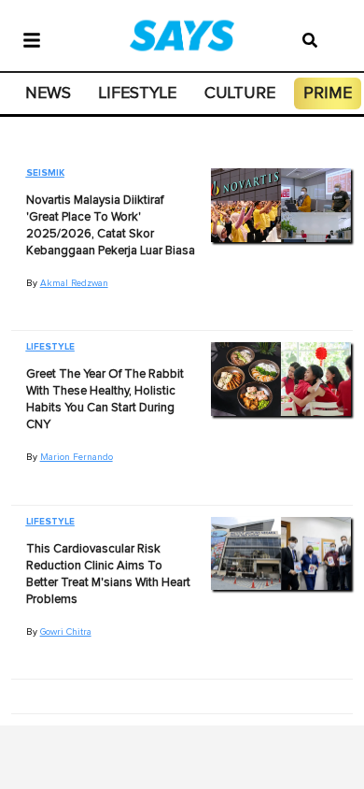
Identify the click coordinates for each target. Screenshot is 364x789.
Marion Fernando (76, 457)
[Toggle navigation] (31, 38)
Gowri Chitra (65, 632)
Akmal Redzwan (74, 283)
